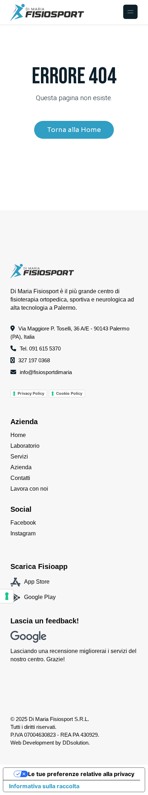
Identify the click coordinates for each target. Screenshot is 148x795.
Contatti (20, 478)
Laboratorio (25, 446)
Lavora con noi (29, 489)
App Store (37, 582)
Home (18, 435)
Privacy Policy (31, 393)
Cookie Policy (69, 393)
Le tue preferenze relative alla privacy (81, 773)
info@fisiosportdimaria (46, 372)
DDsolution (75, 743)
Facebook (23, 523)
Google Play (40, 597)
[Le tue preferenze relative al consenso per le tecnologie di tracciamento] (7, 596)
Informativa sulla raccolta (44, 786)
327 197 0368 (34, 360)
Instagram (23, 533)
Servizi (19, 456)
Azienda (21, 467)
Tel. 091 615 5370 (40, 348)
